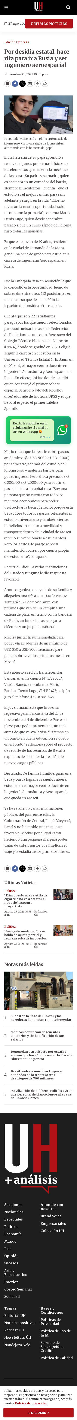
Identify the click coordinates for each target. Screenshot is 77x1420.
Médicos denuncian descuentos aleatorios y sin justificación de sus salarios (38, 1035)
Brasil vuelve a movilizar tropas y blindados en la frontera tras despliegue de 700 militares (36, 1075)
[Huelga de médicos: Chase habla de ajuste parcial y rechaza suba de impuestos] (63, 930)
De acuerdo (38, 1413)
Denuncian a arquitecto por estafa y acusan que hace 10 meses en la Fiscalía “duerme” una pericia (41, 1055)
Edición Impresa (16, 42)
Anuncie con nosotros (52, 1207)
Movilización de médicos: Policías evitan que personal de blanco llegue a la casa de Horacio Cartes (42, 1094)
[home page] (38, 7)
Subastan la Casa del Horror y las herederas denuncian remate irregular (41, 1018)
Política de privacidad (31, 1403)
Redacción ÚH (40, 913)
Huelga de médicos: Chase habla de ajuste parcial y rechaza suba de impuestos (25, 935)
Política (10, 891)
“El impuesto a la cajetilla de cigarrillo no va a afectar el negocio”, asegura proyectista (25, 900)
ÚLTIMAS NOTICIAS (49, 24)
